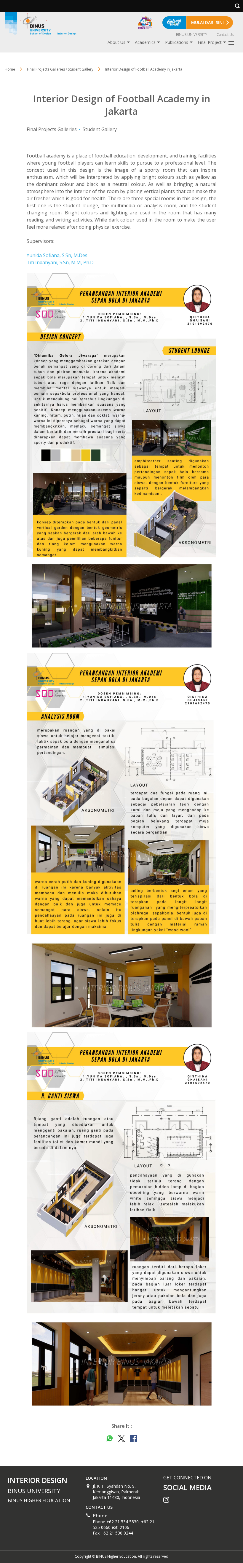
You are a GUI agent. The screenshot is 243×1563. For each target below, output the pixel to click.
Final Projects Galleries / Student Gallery (60, 69)
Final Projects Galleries (52, 129)
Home (10, 69)
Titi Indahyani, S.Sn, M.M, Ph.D (60, 262)
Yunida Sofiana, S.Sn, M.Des (57, 255)
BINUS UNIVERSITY (191, 34)
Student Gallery (100, 129)
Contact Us (225, 34)
